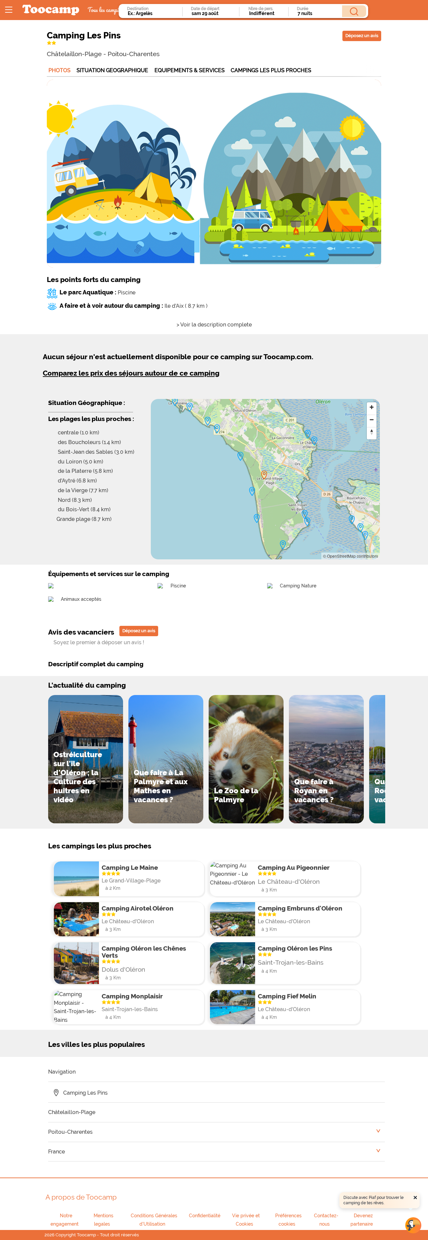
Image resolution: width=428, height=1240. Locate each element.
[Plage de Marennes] (360, 528)
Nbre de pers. (260, 8)
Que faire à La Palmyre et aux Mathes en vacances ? (161, 786)
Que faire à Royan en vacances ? (314, 790)
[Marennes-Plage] (365, 535)
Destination (137, 8)
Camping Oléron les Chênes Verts (144, 952)
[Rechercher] (354, 11)
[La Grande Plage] (256, 518)
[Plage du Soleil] (307, 522)
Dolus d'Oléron (123, 969)
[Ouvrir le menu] (8, 10)
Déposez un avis (361, 35)
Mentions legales (103, 1220)
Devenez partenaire (361, 1220)
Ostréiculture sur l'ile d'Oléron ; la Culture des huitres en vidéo (78, 777)
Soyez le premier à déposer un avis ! (99, 642)
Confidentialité (204, 1215)
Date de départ (205, 8)
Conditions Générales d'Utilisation (154, 1220)
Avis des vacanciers (81, 632)
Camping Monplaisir (132, 996)
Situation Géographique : (86, 402)
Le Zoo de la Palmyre (236, 795)
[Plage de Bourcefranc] (351, 520)
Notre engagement (64, 1220)
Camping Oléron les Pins (295, 948)
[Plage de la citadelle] (314, 441)
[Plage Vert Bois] (240, 456)
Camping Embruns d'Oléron (300, 908)
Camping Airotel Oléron (138, 908)
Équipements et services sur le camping (108, 573)
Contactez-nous (326, 1220)
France (56, 1151)
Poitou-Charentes (133, 53)
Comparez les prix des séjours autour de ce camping (131, 373)
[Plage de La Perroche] (207, 421)
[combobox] (153, 13)
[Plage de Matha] (189, 407)
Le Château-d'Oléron (289, 881)
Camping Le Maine (130, 867)
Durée (302, 8)
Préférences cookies (288, 1220)
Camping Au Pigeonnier (294, 867)
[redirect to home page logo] (50, 10)
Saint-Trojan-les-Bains (290, 962)
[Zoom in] (372, 407)
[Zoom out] (372, 419)
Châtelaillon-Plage (74, 53)
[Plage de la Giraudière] (252, 491)
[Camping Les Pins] (264, 475)
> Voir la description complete (214, 324)
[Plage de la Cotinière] (175, 401)
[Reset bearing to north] (372, 432)
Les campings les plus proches (99, 846)
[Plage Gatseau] (283, 545)
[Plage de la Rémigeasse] (217, 429)
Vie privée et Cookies (246, 1220)
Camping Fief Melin (287, 996)
